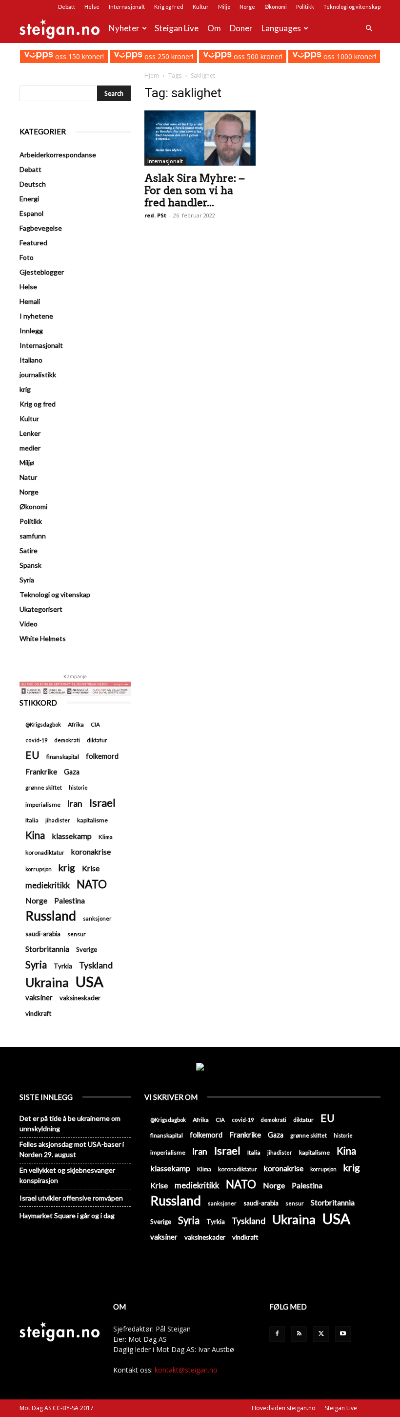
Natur (28, 477)
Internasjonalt (127, 6)
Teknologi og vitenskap (351, 6)
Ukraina (47, 982)
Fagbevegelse (41, 228)
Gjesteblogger (42, 272)
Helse (92, 6)
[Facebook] (277, 1334)
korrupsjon (38, 869)
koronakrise (91, 851)
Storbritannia (47, 949)
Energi (29, 198)
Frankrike (41, 771)
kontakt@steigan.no (186, 1369)
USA (89, 981)
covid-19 (36, 740)
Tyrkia (63, 966)
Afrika (76, 724)
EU (32, 755)
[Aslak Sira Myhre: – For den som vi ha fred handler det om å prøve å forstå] (200, 138)
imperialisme (42, 804)
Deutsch (33, 184)
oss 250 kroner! (167, 56)
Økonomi (275, 6)
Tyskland (96, 965)
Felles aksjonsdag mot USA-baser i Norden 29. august (72, 1149)
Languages (281, 28)
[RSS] (299, 1334)
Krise (91, 868)
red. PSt (155, 215)
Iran (74, 803)
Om (214, 28)
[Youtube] (343, 1334)
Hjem (151, 75)
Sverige (86, 949)
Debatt (66, 6)
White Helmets (43, 638)
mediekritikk (47, 885)
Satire (29, 550)
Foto (27, 257)
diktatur (97, 740)
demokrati (67, 740)
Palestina (69, 900)
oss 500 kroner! (257, 56)
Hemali (30, 301)
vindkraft (38, 1013)
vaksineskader (80, 998)
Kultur (201, 6)
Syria (27, 580)
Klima (106, 836)
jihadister (57, 820)
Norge (247, 6)
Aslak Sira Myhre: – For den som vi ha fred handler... (194, 190)
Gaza (72, 772)
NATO (92, 884)
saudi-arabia (42, 934)
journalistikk (38, 374)
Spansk (30, 565)
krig (25, 389)
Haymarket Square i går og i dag (67, 1215)
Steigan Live (177, 28)
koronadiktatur (44, 852)
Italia (32, 820)
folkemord (102, 756)
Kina (35, 835)
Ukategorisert (41, 609)
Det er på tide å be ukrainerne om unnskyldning (70, 1123)
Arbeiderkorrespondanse (58, 154)
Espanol (31, 213)
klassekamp (72, 835)
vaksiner (39, 997)
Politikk (305, 6)
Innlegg (31, 330)
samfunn (33, 536)
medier (30, 448)
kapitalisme (92, 820)
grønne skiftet (43, 787)
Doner (241, 28)
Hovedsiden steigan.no (284, 1408)
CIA (95, 724)
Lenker (30, 433)
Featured (33, 242)
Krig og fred (168, 6)
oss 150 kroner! (78, 56)
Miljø (224, 6)
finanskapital (62, 756)
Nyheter (124, 28)
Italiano (31, 360)
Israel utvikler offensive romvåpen (71, 1198)
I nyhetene (36, 316)
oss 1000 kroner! (348, 56)
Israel (102, 802)
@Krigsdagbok (43, 724)
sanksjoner (97, 918)
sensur (76, 934)
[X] (321, 1334)
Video (29, 624)
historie (78, 787)
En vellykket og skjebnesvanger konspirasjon (67, 1175)
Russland (50, 916)
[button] (368, 28)
